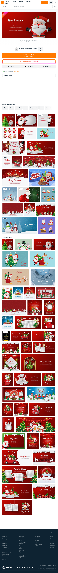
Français (51, 544)
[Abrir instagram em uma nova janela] (20, 566)
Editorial (28, 1)
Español (51, 538)
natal (11, 107)
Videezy (4, 540)
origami (48, 107)
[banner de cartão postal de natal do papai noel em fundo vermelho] (44, 244)
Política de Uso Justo (48, 568)
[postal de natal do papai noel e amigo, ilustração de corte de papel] (10, 346)
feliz (42, 107)
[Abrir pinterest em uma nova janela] (25, 566)
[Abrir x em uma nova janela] (29, 566)
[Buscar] (51, 7)
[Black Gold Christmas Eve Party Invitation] (6, 335)
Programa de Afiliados (22, 542)
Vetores (7, 1)
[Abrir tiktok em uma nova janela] (27, 566)
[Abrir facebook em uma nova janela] (17, 566)
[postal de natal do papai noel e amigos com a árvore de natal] (48, 379)
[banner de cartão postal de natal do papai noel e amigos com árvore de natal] (38, 362)
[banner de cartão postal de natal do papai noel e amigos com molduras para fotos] (44, 346)
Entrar (50, 2)
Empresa (4, 542)
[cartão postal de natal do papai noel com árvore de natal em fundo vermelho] (8, 119)
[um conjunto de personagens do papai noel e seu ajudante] (48, 194)
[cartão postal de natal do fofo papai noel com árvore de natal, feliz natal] (7, 292)
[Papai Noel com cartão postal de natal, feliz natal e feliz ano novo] (13, 440)
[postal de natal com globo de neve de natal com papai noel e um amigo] (46, 474)
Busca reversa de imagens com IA (6, 551)
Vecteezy (4, 538)
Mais (6, 3)
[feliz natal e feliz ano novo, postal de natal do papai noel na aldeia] (15, 177)
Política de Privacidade (49, 567)
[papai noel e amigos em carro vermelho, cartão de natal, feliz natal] (12, 162)
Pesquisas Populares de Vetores (22, 546)
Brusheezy (5, 536)
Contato (37, 539)
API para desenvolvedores (6, 547)
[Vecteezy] (2, 2)
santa (25, 107)
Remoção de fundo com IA (5, 554)
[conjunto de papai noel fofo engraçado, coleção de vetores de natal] (9, 133)
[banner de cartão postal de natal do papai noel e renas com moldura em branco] (27, 379)
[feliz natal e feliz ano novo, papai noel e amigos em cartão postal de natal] (7, 409)
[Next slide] (52, 107)
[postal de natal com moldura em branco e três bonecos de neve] (8, 424)
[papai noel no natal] (42, 177)
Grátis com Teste (29, 55)
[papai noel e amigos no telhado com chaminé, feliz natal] (9, 194)
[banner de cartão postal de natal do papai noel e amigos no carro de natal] (21, 335)
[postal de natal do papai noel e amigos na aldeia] (21, 409)
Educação (4, 544)
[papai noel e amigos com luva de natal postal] (7, 379)
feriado (18, 107)
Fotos (14, 1)
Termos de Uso (39, 567)
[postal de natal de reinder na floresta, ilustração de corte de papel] (44, 456)
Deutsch (51, 542)
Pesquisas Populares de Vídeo (22, 556)
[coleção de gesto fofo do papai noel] (46, 225)
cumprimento (33, 107)
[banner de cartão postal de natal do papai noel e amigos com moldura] (28, 322)
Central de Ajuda (37, 536)
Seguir (40, 50)
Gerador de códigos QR (5, 558)
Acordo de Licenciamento (22, 536)
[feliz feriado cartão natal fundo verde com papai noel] (29, 194)
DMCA (20, 539)
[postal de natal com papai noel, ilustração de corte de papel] (27, 133)
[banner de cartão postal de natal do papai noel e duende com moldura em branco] (19, 474)
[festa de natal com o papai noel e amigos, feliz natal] (13, 147)
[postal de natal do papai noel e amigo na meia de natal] (48, 322)
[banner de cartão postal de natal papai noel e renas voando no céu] (43, 276)
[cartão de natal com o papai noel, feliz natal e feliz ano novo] (46, 119)
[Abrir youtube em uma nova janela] (32, 566)
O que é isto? (16, 71)
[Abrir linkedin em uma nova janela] (22, 566)
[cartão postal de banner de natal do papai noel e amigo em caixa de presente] (43, 335)
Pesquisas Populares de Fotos (22, 551)
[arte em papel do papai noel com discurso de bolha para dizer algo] (26, 119)
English (51, 536)
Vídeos (21, 1)
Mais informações (8, 74)
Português (51, 540)
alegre (5, 107)
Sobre (36, 541)
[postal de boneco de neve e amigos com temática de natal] (11, 362)
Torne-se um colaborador (38, 544)
